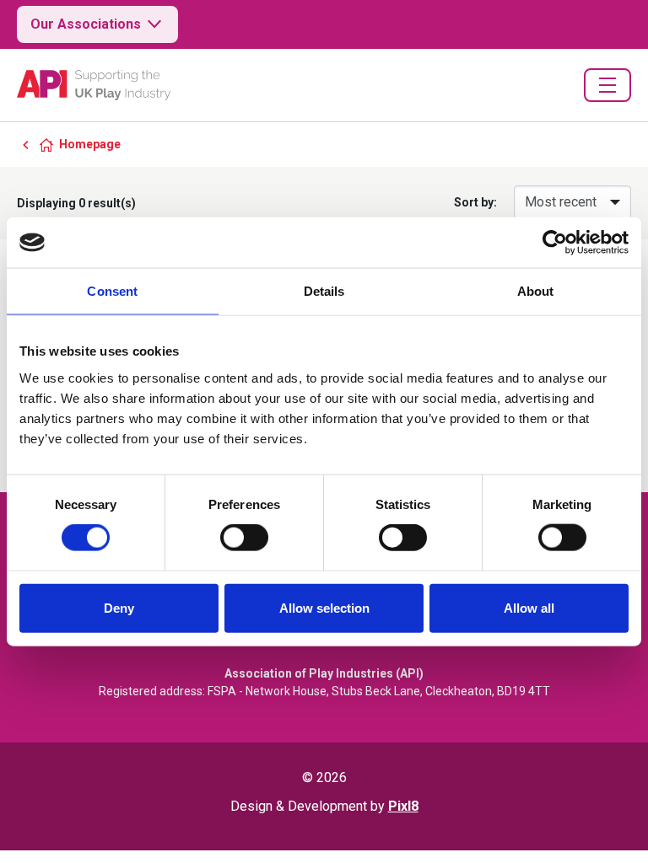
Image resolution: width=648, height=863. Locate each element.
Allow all (529, 607)
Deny (119, 607)
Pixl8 (403, 806)
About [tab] (535, 291)
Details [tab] (324, 291)
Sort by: (475, 202)
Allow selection (324, 607)
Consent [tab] (112, 291)
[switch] (244, 537)
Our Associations (85, 24)
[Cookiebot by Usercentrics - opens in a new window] (555, 242)
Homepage (90, 144)
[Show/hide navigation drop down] (607, 85)
